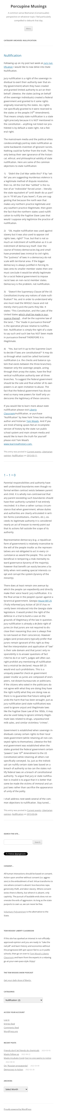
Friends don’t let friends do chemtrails (21, 1050)
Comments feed (11, 1027)
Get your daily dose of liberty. (17, 980)
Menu (28, 28)
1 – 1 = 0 (10, 475)
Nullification (12, 55)
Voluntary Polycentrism (15, 911)
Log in (7, 1020)
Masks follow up (11, 1054)
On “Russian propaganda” (16, 1065)
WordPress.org (11, 1031)
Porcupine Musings (29, 6)
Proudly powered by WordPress (17, 1109)
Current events (34, 451)
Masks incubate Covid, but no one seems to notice (27, 1058)
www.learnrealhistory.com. (18, 443)
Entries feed (9, 1023)
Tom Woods (32, 421)
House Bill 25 (45, 600)
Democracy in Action (13, 1069)
